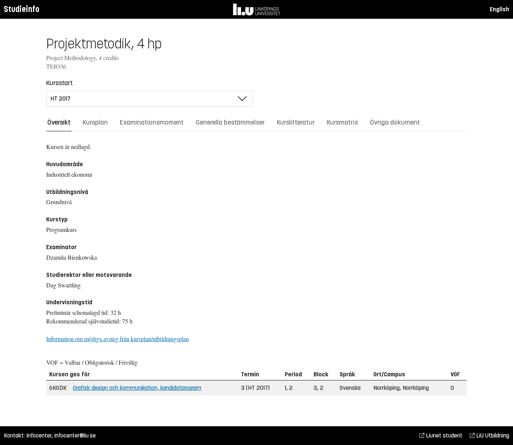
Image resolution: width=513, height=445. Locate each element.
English (499, 9)
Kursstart (59, 83)
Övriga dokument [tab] (395, 122)
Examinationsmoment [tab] (152, 122)
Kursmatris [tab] (342, 122)
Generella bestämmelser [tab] (230, 122)
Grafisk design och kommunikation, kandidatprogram (137, 387)
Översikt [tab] (59, 122)
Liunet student (443, 435)
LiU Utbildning (492, 435)
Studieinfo (21, 9)
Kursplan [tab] (95, 122)
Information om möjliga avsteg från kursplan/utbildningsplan (117, 339)
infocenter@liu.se (75, 435)
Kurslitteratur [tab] (296, 122)
